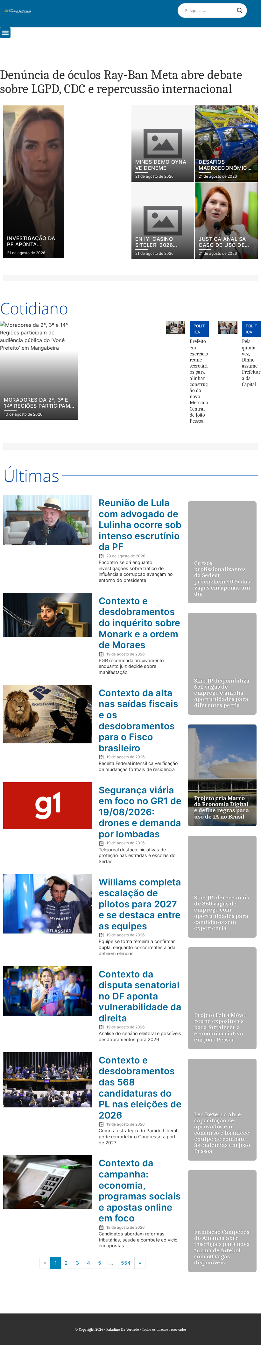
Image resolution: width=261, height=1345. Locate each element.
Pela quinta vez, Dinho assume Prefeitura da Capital (251, 363)
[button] (5, 32)
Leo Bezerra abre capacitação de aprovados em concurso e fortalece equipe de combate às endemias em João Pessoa (222, 1133)
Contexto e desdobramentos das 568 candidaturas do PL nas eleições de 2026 (140, 1088)
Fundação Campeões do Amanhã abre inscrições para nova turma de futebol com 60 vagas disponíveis (222, 1247)
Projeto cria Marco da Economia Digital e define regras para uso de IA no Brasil (221, 807)
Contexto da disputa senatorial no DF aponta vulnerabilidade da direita (140, 996)
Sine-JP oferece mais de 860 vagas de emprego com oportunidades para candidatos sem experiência (221, 913)
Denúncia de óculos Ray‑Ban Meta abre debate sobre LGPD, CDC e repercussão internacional (121, 82)
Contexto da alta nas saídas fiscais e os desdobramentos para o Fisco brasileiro (138, 720)
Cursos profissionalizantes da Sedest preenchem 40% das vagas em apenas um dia (222, 578)
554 (125, 1263)
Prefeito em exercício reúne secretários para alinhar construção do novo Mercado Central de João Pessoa (199, 381)
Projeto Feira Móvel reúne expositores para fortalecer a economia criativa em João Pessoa (220, 1027)
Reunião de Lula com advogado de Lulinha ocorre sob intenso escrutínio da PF (140, 524)
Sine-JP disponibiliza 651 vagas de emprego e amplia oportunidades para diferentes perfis (222, 693)
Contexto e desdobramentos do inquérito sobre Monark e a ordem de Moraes (139, 622)
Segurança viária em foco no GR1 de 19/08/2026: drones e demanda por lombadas (140, 812)
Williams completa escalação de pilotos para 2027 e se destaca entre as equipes (140, 904)
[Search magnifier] (239, 10)
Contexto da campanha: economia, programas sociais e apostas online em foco (140, 1190)
